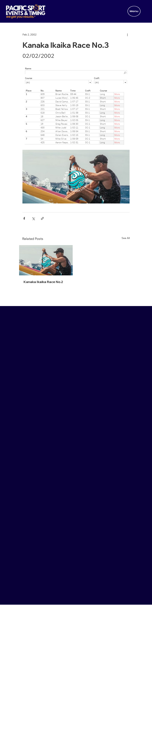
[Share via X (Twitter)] (33, 218)
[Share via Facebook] (24, 218)
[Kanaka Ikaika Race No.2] (46, 260)
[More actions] (127, 35)
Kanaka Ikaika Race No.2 (43, 282)
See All (126, 238)
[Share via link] (42, 218)
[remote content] (76, 104)
